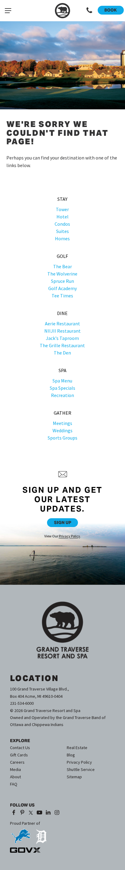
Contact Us (20, 747)
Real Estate (77, 747)
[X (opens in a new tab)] (31, 812)
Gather (62, 413)
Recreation (62, 395)
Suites (62, 231)
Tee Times (62, 296)
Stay (62, 199)
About (15, 776)
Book (110, 10)
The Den (62, 353)
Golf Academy (62, 288)
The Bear (62, 266)
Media (15, 769)
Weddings (62, 430)
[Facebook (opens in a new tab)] (14, 812)
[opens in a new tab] (20, 834)
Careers (17, 762)
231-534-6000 (22, 703)
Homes (62, 238)
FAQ (13, 784)
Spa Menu (62, 381)
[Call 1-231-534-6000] (89, 10)
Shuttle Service (81, 769)
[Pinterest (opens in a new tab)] (22, 812)
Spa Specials (62, 388)
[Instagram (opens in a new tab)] (57, 812)
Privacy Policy (69, 536)
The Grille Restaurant (62, 345)
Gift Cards (19, 755)
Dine (62, 313)
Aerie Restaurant (62, 323)
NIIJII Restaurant (62, 331)
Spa (62, 370)
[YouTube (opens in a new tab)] (39, 812)
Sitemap (74, 776)
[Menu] (8, 10)
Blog (71, 755)
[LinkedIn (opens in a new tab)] (48, 812)
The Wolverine (62, 274)
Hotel (62, 217)
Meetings (62, 423)
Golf (62, 256)
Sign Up (62, 522)
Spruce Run (62, 281)
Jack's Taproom (62, 338)
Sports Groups (62, 438)
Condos (62, 224)
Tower (62, 209)
